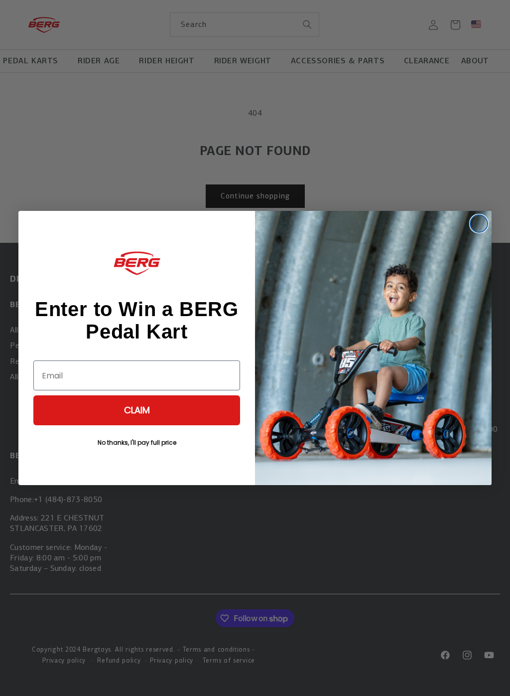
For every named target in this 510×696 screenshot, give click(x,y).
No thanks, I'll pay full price (137, 442)
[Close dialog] (479, 223)
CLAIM (137, 410)
